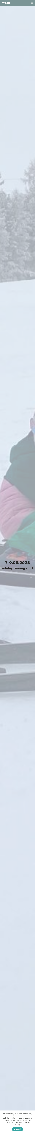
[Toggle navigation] (32, 3)
